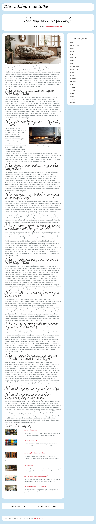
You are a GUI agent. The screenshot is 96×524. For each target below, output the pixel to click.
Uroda (72, 93)
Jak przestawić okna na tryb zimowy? (35, 486)
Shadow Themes (38, 518)
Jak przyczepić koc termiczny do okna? (36, 476)
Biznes (72, 42)
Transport (73, 87)
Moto (72, 63)
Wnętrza (72, 99)
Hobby (72, 51)
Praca (72, 72)
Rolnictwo (73, 81)
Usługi (72, 96)
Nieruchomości (74, 66)
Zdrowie (72, 102)
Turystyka (73, 90)
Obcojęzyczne (74, 69)
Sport (72, 84)
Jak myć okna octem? (30, 430)
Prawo (72, 75)
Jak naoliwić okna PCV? (31, 440)
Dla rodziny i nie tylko (26, 6)
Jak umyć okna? (29, 465)
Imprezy (72, 54)
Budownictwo (74, 45)
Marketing (73, 57)
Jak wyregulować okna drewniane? (34, 453)
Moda (72, 60)
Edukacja (73, 48)
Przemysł (73, 78)
